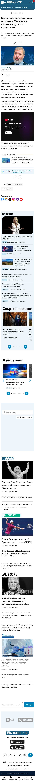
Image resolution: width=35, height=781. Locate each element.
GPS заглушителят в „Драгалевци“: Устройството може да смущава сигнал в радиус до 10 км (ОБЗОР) (16, 295)
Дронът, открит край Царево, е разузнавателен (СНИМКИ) (13, 285)
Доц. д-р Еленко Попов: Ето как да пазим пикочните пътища (17, 685)
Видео (26, 7)
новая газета (18, 184)
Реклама (11, 762)
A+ (8, 75)
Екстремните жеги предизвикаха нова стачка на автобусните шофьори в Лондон (17, 506)
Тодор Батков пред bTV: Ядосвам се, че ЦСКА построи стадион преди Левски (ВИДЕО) (16, 565)
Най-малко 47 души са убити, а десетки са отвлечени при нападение (16, 275)
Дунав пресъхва (6, 7)
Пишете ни (25, 768)
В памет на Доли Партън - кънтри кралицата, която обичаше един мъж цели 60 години (14, 600)
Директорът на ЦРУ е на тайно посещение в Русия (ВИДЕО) (13, 331)
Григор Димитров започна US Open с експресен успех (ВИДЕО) (22, 248)
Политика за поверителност (24, 762)
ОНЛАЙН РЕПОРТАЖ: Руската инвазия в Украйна (22, 159)
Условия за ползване (13, 768)
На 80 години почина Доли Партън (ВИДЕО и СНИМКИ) (17, 238)
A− (3, 75)
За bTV (4, 762)
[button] (9, 347)
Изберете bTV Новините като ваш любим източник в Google (18, 171)
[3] (33, 3)
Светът (21, 13)
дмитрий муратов (6, 188)
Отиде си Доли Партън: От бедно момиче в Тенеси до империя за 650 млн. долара (17, 485)
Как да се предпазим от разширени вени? (15, 676)
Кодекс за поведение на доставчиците (17, 765)
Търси (30, 705)
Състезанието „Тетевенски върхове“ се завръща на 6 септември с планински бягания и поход (23, 262)
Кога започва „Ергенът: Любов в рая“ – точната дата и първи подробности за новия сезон (16, 615)
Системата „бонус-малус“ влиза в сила (17, 497)
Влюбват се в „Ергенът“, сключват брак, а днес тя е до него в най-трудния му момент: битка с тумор (17, 627)
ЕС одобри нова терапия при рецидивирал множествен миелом (15, 662)
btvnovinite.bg (6, 68)
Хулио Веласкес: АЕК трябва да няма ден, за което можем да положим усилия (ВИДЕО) (16, 553)
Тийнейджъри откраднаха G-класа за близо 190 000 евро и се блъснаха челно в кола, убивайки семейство (15, 382)
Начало (15, 13)
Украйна (10, 184)
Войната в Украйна (17, 7)
